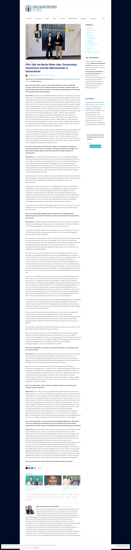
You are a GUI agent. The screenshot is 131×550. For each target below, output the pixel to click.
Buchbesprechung (92, 30)
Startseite (29, 18)
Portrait (89, 48)
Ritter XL (54, 497)
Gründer (47, 18)
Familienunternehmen (50, 494)
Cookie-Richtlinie (36, 547)
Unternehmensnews (92, 52)
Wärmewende (29, 499)
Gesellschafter (63, 494)
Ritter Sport (48, 497)
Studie (88, 50)
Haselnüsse (70, 494)
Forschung (90, 32)
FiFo (57, 494)
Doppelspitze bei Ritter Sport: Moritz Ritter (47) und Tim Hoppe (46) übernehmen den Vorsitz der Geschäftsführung (34, 488)
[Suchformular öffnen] (103, 18)
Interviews (62, 18)
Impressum (93, 18)
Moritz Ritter (41, 497)
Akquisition (90, 28)
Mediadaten (83, 18)
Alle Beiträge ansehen (65, 506)
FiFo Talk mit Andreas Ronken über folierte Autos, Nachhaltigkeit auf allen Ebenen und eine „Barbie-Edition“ (71, 488)
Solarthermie (60, 497)
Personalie (90, 46)
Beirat (28, 494)
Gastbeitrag (90, 36)
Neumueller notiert (92, 44)
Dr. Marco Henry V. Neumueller (46, 75)
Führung (89, 34)
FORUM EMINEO (72, 18)
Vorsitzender (74, 497)
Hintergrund (38, 18)
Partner (54, 18)
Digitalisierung (41, 494)
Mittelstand (90, 42)
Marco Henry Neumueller (32, 497)
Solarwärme (67, 497)
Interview (37, 62)
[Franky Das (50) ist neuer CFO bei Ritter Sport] (53, 480)
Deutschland (33, 494)
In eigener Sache (91, 38)
